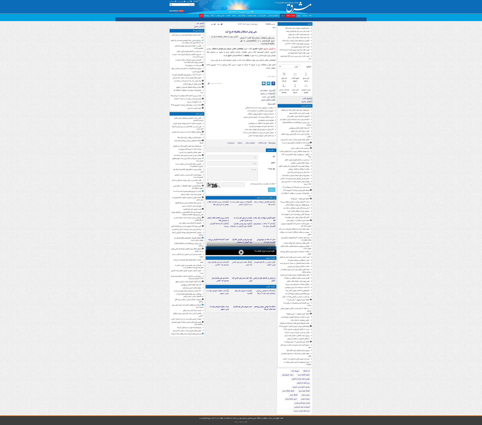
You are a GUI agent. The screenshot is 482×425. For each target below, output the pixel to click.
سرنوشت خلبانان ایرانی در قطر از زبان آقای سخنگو (189, 300)
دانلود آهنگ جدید (304, 375)
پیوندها (207, 15)
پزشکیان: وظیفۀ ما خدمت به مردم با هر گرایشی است (187, 133)
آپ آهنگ (306, 371)
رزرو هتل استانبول (303, 383)
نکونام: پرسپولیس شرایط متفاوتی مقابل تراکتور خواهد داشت (296, 247)
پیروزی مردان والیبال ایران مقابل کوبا (298, 350)
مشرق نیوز (294, 6)
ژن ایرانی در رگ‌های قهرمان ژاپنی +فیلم (297, 160)
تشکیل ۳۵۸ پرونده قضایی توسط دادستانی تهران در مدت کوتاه (187, 250)
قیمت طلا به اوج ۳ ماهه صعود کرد (298, 53)
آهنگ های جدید (304, 391)
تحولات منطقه (291, 15)
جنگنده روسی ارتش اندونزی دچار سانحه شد (187, 155)
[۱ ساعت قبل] (241, 297)
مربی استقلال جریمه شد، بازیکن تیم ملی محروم (259, 117)
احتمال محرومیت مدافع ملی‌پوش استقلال (261, 114)
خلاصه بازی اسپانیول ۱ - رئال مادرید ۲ (298, 300)
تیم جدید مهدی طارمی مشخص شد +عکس (296, 359)
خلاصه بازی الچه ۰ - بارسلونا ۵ (300, 199)
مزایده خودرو (305, 399)
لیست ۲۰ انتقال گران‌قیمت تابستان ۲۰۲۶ (296, 329)
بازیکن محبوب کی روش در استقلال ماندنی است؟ (258, 132)
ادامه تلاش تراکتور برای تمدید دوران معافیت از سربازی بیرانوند (296, 270)
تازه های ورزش (306, 105)
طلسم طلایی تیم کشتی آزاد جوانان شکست (296, 243)
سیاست (304, 15)
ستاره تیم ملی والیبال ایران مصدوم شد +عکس (295, 178)
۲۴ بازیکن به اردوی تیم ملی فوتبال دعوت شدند (259, 129)
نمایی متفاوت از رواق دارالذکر (192, 84)
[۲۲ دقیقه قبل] (264, 297)
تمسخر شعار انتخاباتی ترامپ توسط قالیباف (188, 203)
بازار (201, 15)
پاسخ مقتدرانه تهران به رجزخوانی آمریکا (189, 327)
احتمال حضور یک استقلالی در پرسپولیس (261, 123)
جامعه (234, 15)
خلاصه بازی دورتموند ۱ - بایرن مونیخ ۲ (297, 314)
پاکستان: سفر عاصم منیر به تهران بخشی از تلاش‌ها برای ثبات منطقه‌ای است (189, 266)
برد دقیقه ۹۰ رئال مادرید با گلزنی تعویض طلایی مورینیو (295, 309)
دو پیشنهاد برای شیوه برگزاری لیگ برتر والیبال (295, 110)
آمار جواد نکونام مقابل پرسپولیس (299, 128)
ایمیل (273, 162)
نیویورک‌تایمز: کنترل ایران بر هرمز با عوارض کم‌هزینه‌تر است (188, 176)
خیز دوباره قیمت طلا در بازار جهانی (298, 34)
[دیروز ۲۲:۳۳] (241, 229)
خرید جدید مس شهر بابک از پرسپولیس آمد (295, 187)
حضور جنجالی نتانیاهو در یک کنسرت (190, 152)
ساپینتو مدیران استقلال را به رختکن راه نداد (260, 111)
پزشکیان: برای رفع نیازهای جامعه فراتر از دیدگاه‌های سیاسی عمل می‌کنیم (189, 295)
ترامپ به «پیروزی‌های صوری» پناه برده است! (187, 191)
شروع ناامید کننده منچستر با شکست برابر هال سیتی (295, 346)
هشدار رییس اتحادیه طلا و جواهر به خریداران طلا (218, 219)
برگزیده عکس (270, 286)
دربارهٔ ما (172, 1)
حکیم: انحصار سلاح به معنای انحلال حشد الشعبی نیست (187, 271)
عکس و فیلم (220, 15)
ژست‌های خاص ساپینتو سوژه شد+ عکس (261, 135)
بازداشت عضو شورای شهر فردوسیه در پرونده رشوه (188, 261)
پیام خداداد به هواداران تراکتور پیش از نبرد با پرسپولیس (296, 144)
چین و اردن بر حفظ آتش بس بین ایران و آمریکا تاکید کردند (187, 127)
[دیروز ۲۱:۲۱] (241, 252)
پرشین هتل (306, 395)
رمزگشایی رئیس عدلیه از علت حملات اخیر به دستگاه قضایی (188, 219)
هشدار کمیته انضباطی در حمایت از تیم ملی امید (294, 263)
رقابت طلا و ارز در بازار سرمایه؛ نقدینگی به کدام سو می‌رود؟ (187, 181)
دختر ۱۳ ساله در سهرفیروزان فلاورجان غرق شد (186, 75)
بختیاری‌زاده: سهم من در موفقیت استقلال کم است (296, 194)
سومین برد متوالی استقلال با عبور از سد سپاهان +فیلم (295, 233)
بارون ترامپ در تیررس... (193, 108)
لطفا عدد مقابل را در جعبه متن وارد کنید (262, 184)
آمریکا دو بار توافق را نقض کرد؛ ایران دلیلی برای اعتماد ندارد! (187, 306)
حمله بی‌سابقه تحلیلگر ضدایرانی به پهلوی (188, 87)
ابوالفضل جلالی (250, 143)
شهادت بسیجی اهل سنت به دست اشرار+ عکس (243, 219)
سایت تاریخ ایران (287, 375)
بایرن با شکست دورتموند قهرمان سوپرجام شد (295, 317)
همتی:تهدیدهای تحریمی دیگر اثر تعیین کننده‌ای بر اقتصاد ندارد (187, 323)
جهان (298, 15)
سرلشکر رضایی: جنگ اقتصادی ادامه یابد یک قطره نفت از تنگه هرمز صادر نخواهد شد (187, 41)
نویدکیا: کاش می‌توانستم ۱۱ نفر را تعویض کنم (295, 214)
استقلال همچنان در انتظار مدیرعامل (298, 339)
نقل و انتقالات (262, 143)
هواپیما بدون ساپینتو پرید (266, 120)
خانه (310, 15)
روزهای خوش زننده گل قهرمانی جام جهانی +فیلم (294, 166)
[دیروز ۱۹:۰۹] (218, 229)
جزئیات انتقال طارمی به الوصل (300, 163)
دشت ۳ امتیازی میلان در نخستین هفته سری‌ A (295, 202)
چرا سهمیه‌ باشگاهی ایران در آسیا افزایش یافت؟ (294, 151)
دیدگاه (213, 15)
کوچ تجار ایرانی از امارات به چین (191, 206)
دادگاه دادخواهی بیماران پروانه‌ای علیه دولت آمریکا (264, 308)
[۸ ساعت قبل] (264, 229)
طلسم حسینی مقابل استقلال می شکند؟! (296, 278)
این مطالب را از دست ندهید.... (265, 197)
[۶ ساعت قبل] (218, 208)
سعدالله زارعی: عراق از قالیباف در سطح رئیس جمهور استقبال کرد (188, 187)
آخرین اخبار (199, 113)
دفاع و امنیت (262, 15)
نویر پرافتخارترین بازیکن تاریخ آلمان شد (297, 293)
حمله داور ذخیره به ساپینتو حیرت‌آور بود (261, 126)
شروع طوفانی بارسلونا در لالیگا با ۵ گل (297, 205)
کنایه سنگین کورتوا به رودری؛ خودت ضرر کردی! (294, 275)
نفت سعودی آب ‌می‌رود (194, 102)
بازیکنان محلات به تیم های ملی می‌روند (297, 284)
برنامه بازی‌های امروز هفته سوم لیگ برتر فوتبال (294, 323)
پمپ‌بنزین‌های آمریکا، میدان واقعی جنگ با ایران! (186, 334)
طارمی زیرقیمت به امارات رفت (300, 320)
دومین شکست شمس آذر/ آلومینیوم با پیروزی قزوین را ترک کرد (296, 224)
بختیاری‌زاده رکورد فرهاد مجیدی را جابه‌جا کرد (295, 175)
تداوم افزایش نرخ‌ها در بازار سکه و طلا (297, 28)
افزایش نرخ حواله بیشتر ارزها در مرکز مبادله (295, 40)
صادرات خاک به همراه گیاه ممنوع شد (189, 149)
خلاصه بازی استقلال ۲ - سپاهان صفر (298, 220)
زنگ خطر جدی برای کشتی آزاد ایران (298, 172)
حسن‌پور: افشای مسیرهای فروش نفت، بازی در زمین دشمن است (187, 55)
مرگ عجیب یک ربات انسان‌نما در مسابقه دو (187, 81)
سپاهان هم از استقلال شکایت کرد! (298, 211)
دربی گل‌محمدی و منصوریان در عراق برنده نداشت (297, 304)
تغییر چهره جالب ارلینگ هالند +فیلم (298, 281)
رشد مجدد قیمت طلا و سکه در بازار (298, 37)
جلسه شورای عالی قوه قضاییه (242, 306)
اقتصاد (228, 15)
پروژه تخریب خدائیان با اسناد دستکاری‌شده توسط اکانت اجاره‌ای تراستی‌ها (187, 277)
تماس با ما (181, 1)
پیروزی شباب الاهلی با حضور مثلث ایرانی (296, 335)
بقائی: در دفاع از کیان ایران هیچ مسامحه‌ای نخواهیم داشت (189, 47)
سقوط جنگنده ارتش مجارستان (192, 288)
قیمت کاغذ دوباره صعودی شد (300, 47)
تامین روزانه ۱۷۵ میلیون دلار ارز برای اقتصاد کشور (186, 226)
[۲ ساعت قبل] (241, 208)
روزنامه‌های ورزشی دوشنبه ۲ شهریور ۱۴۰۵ (296, 190)
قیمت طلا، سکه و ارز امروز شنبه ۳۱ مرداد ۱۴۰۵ (294, 50)
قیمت (309, 24)
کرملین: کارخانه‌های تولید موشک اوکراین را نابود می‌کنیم (187, 233)
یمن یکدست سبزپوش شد (193, 65)
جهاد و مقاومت (251, 15)
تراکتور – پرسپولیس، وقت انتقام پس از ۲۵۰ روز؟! (296, 155)
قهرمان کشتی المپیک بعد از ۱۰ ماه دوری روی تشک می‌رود (296, 182)
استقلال (239, 143)
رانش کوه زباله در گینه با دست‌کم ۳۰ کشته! (187, 99)
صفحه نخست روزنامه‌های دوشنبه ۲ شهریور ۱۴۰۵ (186, 105)
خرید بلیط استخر (291, 399)
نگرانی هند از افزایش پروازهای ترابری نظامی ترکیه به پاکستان (188, 119)
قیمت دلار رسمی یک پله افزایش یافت (297, 31)
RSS (194, 1)
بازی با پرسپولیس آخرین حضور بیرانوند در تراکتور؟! (297, 363)
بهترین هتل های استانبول (301, 379)
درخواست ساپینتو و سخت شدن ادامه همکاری (259, 108)
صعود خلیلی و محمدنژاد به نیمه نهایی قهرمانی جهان (296, 354)
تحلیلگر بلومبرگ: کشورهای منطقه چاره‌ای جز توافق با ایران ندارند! (188, 239)
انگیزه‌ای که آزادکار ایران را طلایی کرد (298, 116)
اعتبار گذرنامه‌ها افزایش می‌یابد (218, 239)
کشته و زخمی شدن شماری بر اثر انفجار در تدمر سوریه (187, 255)
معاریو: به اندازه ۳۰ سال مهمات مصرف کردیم (187, 123)
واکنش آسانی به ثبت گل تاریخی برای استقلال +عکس (296, 135)
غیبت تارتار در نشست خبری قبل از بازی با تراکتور (294, 257)
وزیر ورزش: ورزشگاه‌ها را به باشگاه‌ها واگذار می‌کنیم (296, 123)
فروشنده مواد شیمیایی (302, 407)
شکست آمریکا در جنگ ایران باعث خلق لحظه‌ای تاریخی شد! (187, 159)
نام (274, 156)
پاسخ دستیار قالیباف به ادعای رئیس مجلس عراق (186, 68)
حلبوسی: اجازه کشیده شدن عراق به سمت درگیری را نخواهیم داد (189, 165)
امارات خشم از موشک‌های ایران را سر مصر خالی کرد (187, 36)
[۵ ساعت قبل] (264, 268)
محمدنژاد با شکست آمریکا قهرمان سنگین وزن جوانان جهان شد (296, 238)
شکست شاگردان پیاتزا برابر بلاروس (298, 266)
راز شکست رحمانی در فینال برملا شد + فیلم (295, 297)
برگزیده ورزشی (270, 258)
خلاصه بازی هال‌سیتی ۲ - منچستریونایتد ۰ (296, 342)
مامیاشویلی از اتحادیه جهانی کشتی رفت (297, 290)
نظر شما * (271, 169)
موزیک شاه (295, 371)
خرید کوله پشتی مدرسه (302, 411)
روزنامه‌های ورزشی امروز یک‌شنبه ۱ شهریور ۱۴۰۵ (294, 326)
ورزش (283, 15)
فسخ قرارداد (230, 143)
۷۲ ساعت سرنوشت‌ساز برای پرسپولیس (297, 287)
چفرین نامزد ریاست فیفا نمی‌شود (299, 113)
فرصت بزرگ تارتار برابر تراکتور (300, 131)
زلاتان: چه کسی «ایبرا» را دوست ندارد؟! (297, 332)
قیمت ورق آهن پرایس (302, 403)
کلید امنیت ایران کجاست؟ (264, 251)
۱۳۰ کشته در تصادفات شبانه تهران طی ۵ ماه (187, 291)
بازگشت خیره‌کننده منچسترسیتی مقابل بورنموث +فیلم (295, 252)
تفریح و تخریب (196, 71)
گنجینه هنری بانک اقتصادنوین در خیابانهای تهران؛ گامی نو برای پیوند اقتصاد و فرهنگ (187, 213)
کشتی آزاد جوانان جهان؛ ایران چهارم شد (297, 217)
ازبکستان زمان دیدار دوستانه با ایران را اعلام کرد (294, 119)
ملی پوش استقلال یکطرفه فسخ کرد (241, 32)
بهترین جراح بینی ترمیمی (301, 387)
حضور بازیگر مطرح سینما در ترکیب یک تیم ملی (295, 139)
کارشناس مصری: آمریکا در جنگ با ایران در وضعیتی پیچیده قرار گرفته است (189, 61)
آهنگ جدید (293, 395)
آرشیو (188, 1)
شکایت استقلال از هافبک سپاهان (298, 169)
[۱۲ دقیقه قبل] (264, 208)
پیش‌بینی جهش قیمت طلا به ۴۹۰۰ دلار (297, 44)
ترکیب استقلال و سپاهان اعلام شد (298, 260)
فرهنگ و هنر (241, 15)
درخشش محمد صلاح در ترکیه (300, 148)
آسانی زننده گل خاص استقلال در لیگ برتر (296, 208)
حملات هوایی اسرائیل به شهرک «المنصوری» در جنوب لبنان (187, 198)
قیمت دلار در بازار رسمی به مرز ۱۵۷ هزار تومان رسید (295, 57)
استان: (308, 66)
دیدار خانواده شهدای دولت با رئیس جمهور (219, 308)
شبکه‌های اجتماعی (273, 15)
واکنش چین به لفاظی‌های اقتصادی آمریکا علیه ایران (188, 170)
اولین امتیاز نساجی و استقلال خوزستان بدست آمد (294, 229)
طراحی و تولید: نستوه (241, 422)
